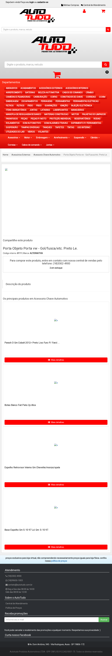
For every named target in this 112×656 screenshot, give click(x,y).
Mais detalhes (57, 360)
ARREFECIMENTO (14, 92)
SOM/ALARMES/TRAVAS (56, 123)
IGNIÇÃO (64, 105)
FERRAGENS (46, 101)
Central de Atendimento (94, 5)
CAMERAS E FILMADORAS (18, 97)
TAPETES (59, 127)
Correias (12, 145)
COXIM (102, 97)
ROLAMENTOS (13, 123)
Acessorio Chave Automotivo (47, 155)
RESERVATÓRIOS (82, 119)
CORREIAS (91, 97)
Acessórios (13, 137)
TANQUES (47, 127)
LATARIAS (45, 110)
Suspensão (79, 137)
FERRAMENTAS (63, 101)
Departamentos (11, 82)
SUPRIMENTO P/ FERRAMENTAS (86, 123)
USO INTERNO (83, 127)
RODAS (97, 119)
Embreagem (42, 137)
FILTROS (10, 105)
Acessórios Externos (21, 155)
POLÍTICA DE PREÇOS (59, 561)
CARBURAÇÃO (40, 97)
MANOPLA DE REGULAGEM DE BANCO (23, 114)
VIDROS (31, 132)
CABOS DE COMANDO (72, 92)
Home (5, 155)
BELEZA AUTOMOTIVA (48, 92)
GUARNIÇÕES (51, 105)
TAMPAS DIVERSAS (30, 127)
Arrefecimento (61, 137)
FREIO (30, 105)
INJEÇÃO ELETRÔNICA (81, 105)
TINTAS (70, 127)
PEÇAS (24, 119)
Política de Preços (14, 608)
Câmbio (94, 137)
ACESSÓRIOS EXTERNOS (50, 88)
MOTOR (75, 114)
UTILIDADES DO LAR (15, 132)
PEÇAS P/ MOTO (38, 119)
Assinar (103, 619)
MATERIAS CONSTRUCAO (56, 114)
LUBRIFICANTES (60, 110)
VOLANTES (43, 132)
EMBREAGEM (12, 101)
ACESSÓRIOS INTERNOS (77, 88)
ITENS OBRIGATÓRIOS (16, 110)
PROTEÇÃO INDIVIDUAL (60, 119)
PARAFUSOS (12, 119)
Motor (27, 137)
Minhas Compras (71, 5)
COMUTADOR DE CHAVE (72, 97)
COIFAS (53, 97)
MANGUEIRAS (77, 110)
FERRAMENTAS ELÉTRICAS (86, 101)
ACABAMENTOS (28, 88)
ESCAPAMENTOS (30, 101)
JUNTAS (33, 110)
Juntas (49, 145)
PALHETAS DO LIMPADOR (94, 114)
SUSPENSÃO (12, 127)
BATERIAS (30, 92)
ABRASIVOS (11, 88)
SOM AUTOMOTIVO (32, 123)
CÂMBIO (90, 92)
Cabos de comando (31, 145)
